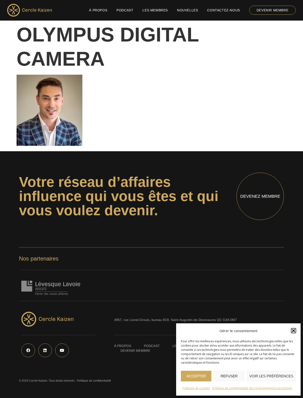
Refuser (229, 376)
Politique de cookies (196, 388)
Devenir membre (272, 10)
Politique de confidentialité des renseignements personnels (252, 388)
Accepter (196, 376)
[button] (293, 330)
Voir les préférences (271, 376)
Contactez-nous (223, 10)
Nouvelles (187, 10)
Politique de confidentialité (94, 380)
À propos (98, 10)
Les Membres (155, 10)
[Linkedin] (45, 350)
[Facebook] (28, 350)
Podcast (124, 10)
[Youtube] (62, 350)
